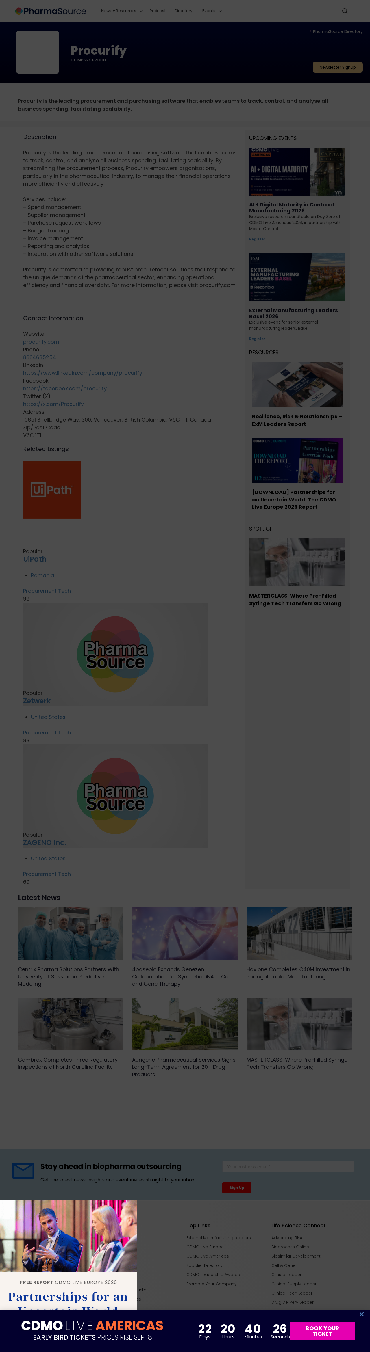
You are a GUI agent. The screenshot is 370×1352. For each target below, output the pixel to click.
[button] (362, 1314)
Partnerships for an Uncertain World (68, 1304)
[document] (185, 676)
